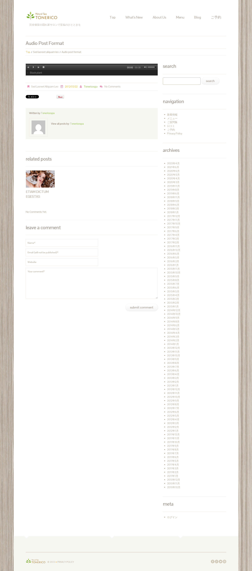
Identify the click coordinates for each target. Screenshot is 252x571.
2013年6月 (173, 370)
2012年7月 (173, 408)
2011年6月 (173, 457)
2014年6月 (173, 325)
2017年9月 (173, 227)
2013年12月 (173, 348)
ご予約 (216, 17)
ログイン (172, 517)
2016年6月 (173, 253)
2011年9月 (173, 445)
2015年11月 (173, 268)
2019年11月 (173, 186)
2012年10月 (173, 396)
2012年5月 (173, 415)
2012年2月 (173, 427)
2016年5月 (173, 257)
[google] (216, 561)
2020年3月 (173, 182)
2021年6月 (173, 167)
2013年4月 (173, 374)
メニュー (172, 118)
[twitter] (220, 561)
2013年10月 (173, 355)
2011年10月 (173, 442)
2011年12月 (173, 434)
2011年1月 (172, 476)
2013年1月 (173, 385)
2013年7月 (173, 366)
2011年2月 (173, 472)
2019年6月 (173, 193)
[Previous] (28, 67)
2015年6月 (173, 287)
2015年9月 (173, 276)
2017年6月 (173, 231)
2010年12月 (173, 479)
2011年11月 (173, 438)
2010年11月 (173, 483)
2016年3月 (173, 261)
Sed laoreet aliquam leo (46, 52)
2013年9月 (173, 359)
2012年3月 (173, 423)
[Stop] (43, 67)
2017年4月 (173, 235)
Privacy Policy (174, 133)
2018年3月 (173, 208)
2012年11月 (173, 393)
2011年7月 (173, 453)
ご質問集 (172, 122)
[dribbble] (224, 561)
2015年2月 (173, 302)
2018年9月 (173, 201)
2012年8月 (173, 404)
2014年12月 (173, 310)
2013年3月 (173, 378)
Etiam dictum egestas (37, 194)
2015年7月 (173, 284)
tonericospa (91, 86)
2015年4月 (173, 295)
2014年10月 (174, 314)
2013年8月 (173, 363)
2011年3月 (173, 468)
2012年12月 (173, 389)
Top (113, 17)
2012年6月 (173, 412)
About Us (159, 17)
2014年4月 (173, 332)
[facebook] (212, 561)
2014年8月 (173, 321)
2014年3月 (173, 336)
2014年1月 (173, 344)
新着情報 (172, 114)
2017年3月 (173, 238)
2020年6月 (173, 171)
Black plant (36, 72)
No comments (112, 86)
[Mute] (144, 67)
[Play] (33, 67)
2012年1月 (173, 430)
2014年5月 (173, 329)
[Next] (38, 67)
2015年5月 (173, 291)
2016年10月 (173, 250)
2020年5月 (173, 174)
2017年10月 (173, 223)
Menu (180, 17)
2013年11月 (173, 351)
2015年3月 (173, 299)
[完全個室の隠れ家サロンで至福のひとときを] (36, 560)
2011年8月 (173, 449)
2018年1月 (173, 212)
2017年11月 (173, 219)
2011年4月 (173, 464)
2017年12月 (173, 216)
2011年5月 (173, 460)
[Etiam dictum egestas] (40, 179)
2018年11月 (173, 197)
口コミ (171, 126)
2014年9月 (173, 317)
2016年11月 (173, 246)
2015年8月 (173, 280)
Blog (197, 17)
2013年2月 (173, 381)
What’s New (134, 17)
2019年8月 (173, 189)
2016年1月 (173, 265)
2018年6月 (173, 204)
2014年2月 (173, 340)
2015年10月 (173, 272)
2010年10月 (173, 487)
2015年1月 (173, 306)
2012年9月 (173, 400)
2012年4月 (173, 419)
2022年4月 (173, 163)
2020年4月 (173, 178)
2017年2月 (173, 242)
